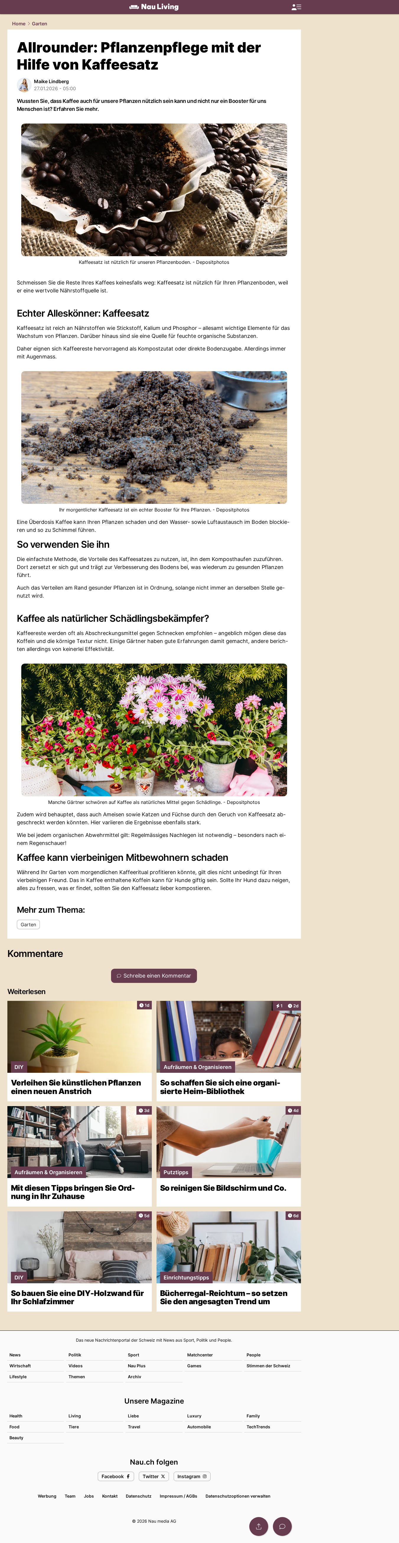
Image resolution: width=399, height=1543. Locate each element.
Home (18, 24)
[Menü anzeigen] (296, 7)
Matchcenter (200, 1354)
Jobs (89, 1495)
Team (70, 1495)
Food (14, 1426)
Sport (133, 1354)
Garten (39, 24)
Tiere (74, 1426)
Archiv (134, 1376)
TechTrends (258, 1426)
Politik (75, 1354)
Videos (76, 1365)
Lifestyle (18, 1376)
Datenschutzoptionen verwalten (238, 1495)
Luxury (194, 1415)
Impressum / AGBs (178, 1495)
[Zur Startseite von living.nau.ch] (153, 7)
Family (253, 1415)
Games (194, 1365)
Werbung (47, 1495)
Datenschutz (139, 1495)
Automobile (199, 1426)
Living (75, 1415)
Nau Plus (137, 1365)
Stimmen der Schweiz (268, 1365)
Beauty (16, 1437)
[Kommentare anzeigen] (282, 1526)
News (15, 1354)
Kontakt (110, 1495)
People (253, 1354)
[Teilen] (258, 1526)
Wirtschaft (20, 1365)
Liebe (133, 1415)
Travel (134, 1426)
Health (15, 1415)
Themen (77, 1376)
